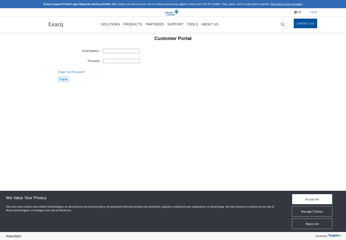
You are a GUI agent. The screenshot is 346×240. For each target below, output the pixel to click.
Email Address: (91, 50)
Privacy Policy (13, 236)
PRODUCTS (132, 24)
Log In (313, 11)
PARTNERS (155, 24)
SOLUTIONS (110, 24)
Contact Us (305, 23)
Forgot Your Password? (71, 71)
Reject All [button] (312, 224)
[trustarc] (335, 236)
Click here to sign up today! (287, 4)
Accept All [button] (312, 199)
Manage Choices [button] (312, 211)
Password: (94, 60)
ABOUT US (209, 24)
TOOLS (192, 24)
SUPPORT (175, 24)
